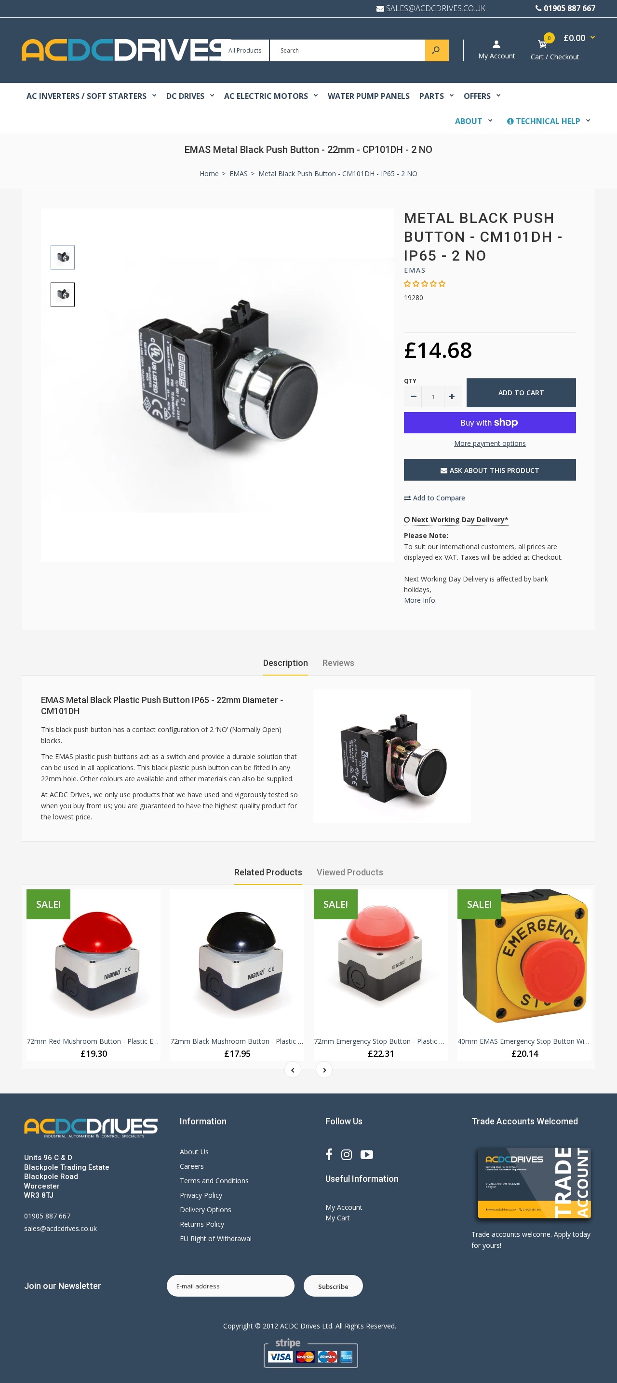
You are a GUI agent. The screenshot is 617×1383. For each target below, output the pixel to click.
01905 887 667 (569, 8)
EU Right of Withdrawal (216, 1238)
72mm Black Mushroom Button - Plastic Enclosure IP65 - (259, 1041)
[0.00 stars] (424, 283)
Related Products (268, 872)
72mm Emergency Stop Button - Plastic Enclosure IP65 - (402, 1041)
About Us (194, 1151)
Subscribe (333, 1286)
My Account (496, 55)
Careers (192, 1166)
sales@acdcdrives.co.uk (60, 1228)
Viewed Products (350, 872)
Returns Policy (202, 1224)
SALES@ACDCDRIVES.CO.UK (435, 8)
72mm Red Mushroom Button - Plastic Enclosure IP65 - (113, 1041)
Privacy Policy (201, 1195)
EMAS (415, 270)
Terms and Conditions (214, 1180)
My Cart (337, 1217)
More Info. (420, 600)
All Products (244, 50)
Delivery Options (205, 1209)
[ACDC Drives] (126, 58)
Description (285, 663)
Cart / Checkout (555, 56)
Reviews (338, 663)
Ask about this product (494, 470)
